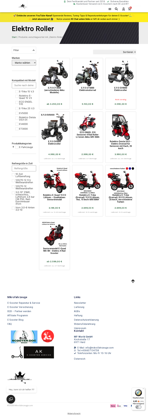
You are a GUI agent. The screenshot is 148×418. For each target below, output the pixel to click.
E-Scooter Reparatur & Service (23, 303)
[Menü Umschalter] (109, 9)
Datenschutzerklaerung (86, 319)
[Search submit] (116, 9)
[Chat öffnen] (11, 399)
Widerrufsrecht (74, 413)
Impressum (80, 328)
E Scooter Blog (15, 319)
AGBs (77, 311)
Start (14, 37)
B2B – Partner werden (19, 311)
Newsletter (80, 303)
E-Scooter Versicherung (20, 307)
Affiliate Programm (17, 315)
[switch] (138, 407)
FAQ (9, 324)
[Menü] (143, 389)
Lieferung (79, 307)
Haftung (78, 315)
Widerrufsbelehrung (84, 324)
